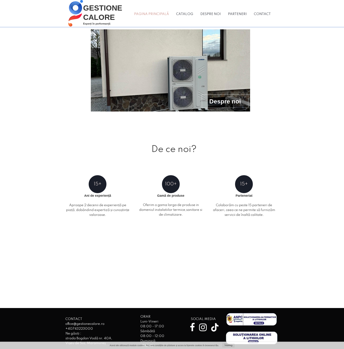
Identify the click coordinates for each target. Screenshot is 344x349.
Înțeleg (228, 345)
